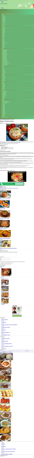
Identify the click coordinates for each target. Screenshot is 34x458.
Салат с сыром (4, 60)
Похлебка (4, 19)
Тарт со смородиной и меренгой (5, 291)
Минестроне (4, 18)
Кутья (3, 84)
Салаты (2, 48)
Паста (3, 44)
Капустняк (4, 16)
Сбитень (4, 69)
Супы (2, 14)
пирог (28, 350)
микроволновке (4, 186)
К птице (4, 97)
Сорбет (3, 88)
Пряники (4, 108)
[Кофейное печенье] (5, 374)
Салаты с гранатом (5, 64)
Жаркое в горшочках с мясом (4, 218)
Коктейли (4, 73)
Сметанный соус (5, 91)
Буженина (4, 31)
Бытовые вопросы (5, 117)
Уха (3, 22)
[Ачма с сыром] (5, 303)
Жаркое (4, 35)
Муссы (3, 86)
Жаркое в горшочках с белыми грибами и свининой (8, 248)
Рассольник (4, 20)
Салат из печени (5, 58)
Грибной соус (4, 96)
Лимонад (4, 71)
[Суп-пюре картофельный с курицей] (5, 426)
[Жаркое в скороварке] (5, 227)
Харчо (3, 23)
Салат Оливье (4, 59)
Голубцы (4, 33)
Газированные (4, 72)
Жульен (4, 36)
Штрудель (4, 110)
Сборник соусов (5, 90)
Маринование (4, 77)
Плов (3, 46)
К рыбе (3, 98)
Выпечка (2, 99)
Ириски (3, 83)
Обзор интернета (5, 116)
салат (4, 351)
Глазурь (4, 114)
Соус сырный (4, 92)
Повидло (4, 76)
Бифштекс (4, 30)
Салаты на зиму (5, 63)
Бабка (3, 27)
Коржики (4, 100)
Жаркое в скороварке (3, 228)
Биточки (4, 29)
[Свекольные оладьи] (5, 284)
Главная (1, 119)
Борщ (3, 15)
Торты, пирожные (5, 102)
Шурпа (3, 24)
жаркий (1, 186)
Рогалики (4, 105)
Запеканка (4, 112)
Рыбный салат (4, 53)
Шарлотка (4, 111)
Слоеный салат (4, 65)
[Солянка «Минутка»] (5, 367)
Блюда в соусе (4, 95)
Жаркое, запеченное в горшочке (5, 198)
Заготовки (2, 74)
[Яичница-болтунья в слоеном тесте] (5, 433)
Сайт (0, 260)
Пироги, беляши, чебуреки (6, 101)
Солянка (4, 21)
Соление (4, 78)
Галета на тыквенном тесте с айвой (5, 297)
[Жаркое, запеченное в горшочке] (5, 197)
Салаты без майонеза (5, 62)
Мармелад (4, 85)
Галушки (4, 32)
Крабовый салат (5, 52)
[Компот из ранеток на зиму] (5, 389)
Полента (4, 47)
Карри (3, 37)
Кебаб (3, 38)
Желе (3, 82)
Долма (3, 34)
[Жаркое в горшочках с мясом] (5, 217)
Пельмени (4, 45)
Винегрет (4, 49)
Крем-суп (4, 17)
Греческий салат (5, 50)
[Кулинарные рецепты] (4, 6)
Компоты (4, 70)
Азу (3, 26)
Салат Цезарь (4, 61)
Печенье (4, 104)
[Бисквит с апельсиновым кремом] (5, 411)
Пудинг (3, 87)
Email (1, 259)
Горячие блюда (3, 25)
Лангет (3, 40)
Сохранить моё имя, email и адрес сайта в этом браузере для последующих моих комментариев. (13, 261)
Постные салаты (5, 57)
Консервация (4, 80)
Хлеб (3, 103)
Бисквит (4, 106)
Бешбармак (4, 28)
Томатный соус (4, 93)
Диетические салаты (5, 54)
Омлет (3, 43)
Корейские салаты (5, 51)
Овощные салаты (5, 56)
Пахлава (4, 107)
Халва (3, 89)
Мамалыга (4, 41)
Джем (3, 79)
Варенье (4, 75)
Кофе (3, 67)
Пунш (3, 66)
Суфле (3, 115)
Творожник (4, 113)
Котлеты (4, 39)
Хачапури (4, 109)
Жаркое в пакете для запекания (5, 238)
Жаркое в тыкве (2, 208)
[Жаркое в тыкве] (5, 207)
